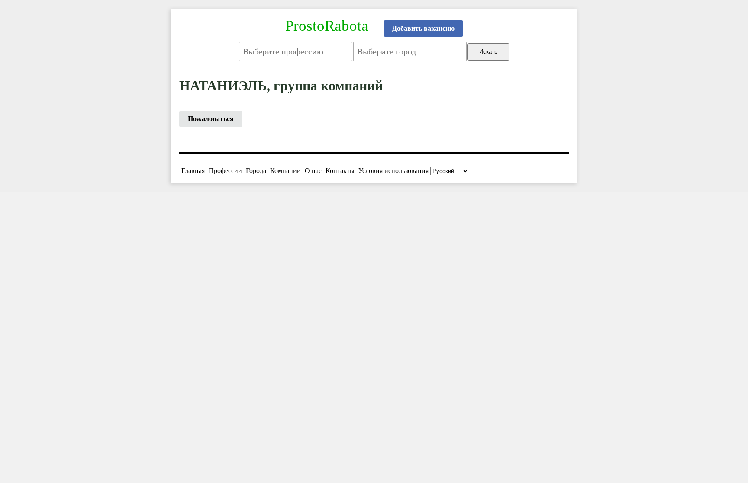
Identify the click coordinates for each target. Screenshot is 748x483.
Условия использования (393, 170)
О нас (313, 170)
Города (256, 170)
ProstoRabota (326, 25)
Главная (193, 170)
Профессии (225, 170)
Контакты (340, 170)
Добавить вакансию (423, 28)
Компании (285, 170)
